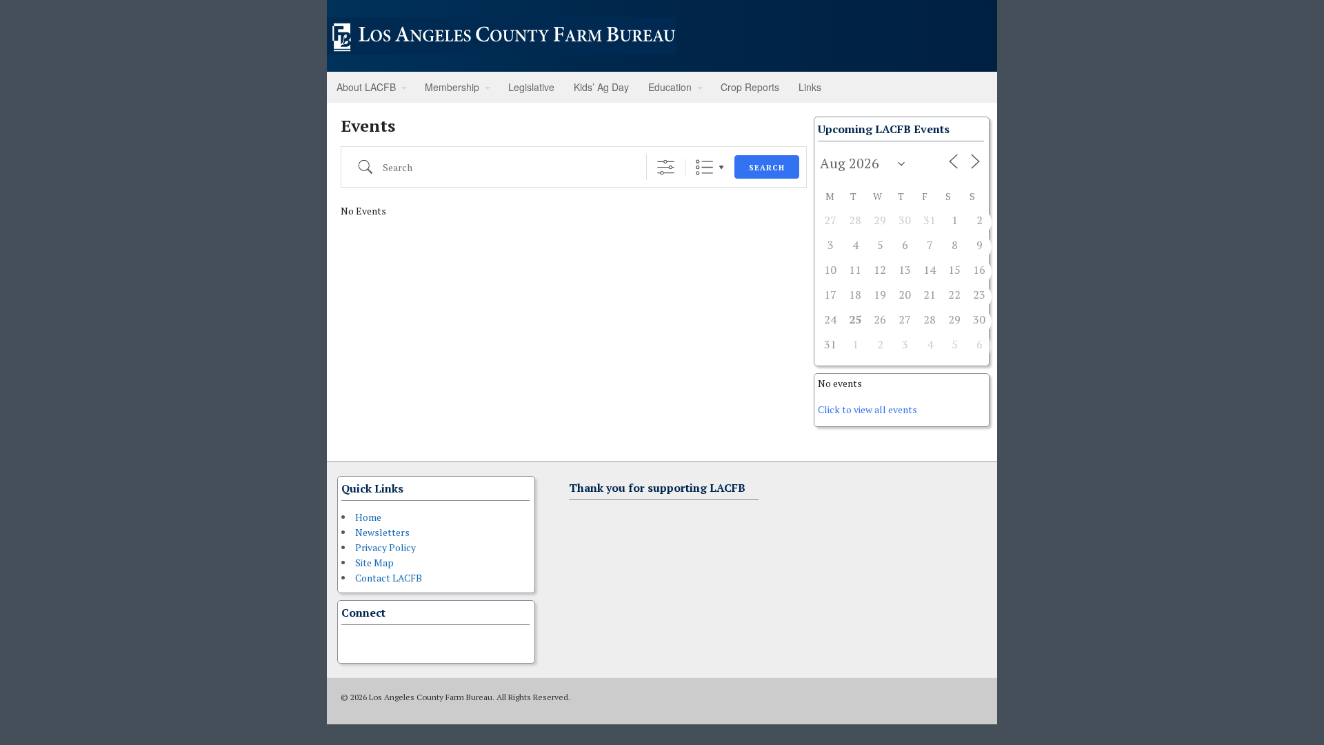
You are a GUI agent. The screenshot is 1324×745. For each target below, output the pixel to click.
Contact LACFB (388, 577)
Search (767, 167)
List (704, 167)
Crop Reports (750, 87)
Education (670, 87)
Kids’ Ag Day (601, 87)
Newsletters (382, 532)
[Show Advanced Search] (665, 167)
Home (368, 517)
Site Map (374, 562)
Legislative (531, 87)
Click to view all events (867, 409)
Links (810, 87)
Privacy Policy (385, 547)
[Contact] (349, 642)
